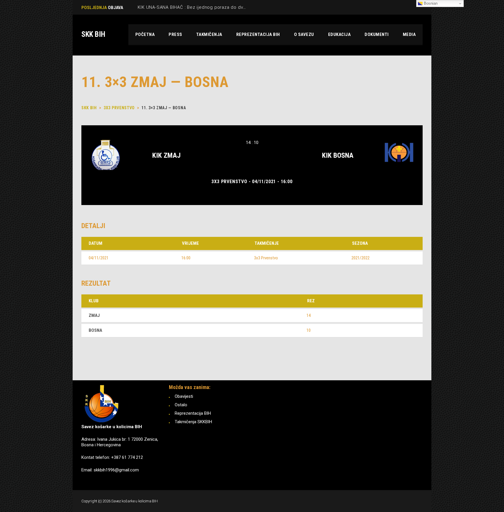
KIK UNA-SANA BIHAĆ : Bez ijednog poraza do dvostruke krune (205, 7)
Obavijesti (184, 396)
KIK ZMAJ (166, 155)
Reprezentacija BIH (193, 413)
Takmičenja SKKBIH (193, 421)
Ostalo (181, 404)
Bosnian (430, 3)
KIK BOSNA (338, 155)
